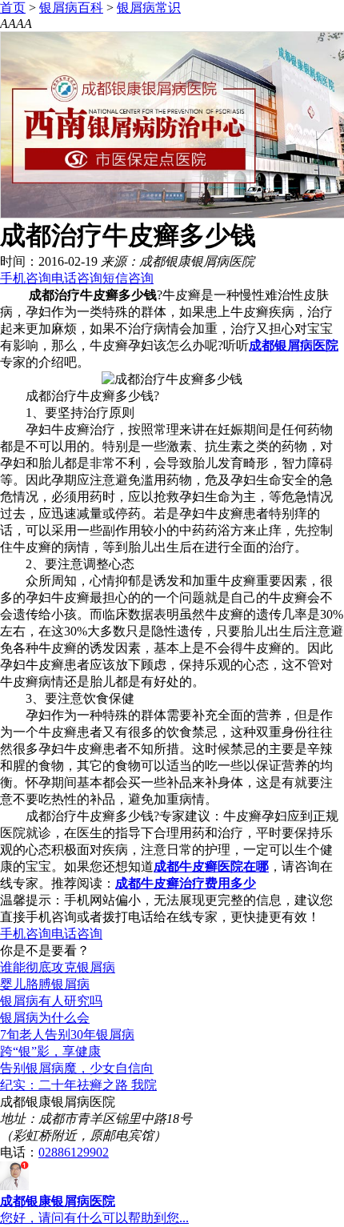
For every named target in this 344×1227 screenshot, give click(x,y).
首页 (13, 7)
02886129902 (73, 1152)
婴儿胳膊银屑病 (45, 984)
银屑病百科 (71, 7)
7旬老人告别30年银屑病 (67, 1034)
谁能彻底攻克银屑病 (57, 967)
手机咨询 (25, 278)
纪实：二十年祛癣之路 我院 (78, 1085)
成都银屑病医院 (293, 345)
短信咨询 (128, 278)
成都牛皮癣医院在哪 (211, 866)
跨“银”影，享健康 (50, 1051)
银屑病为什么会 (45, 1018)
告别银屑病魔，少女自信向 (77, 1068)
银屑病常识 (149, 7)
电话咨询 (76, 278)
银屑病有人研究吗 (51, 1001)
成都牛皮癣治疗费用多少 (185, 883)
